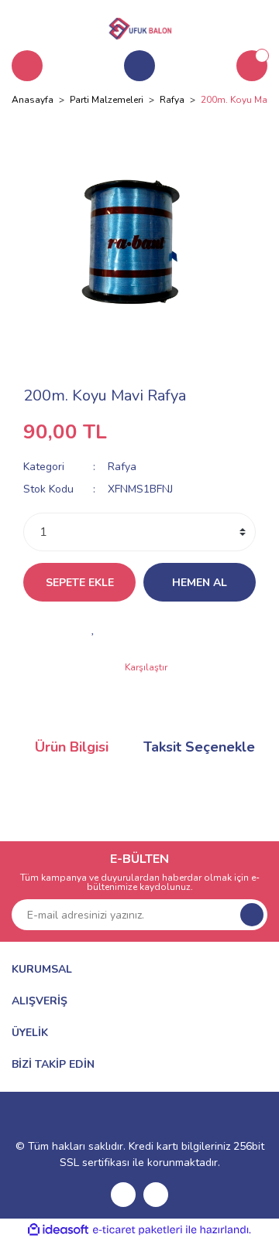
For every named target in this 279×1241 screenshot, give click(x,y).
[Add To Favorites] (93, 628)
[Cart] (251, 65)
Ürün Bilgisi (71, 747)
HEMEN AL (199, 582)
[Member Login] (139, 65)
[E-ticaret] (137, 1230)
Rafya (122, 466)
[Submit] (252, 914)
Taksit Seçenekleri (203, 747)
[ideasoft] (58, 1229)
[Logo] (139, 26)
